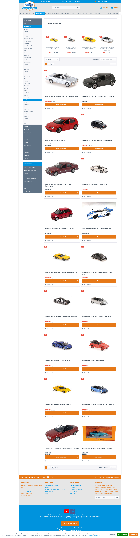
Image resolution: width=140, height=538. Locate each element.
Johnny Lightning (28, 111)
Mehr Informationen (94, 535)
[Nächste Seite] (49, 64)
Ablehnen (113, 534)
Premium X (27, 83)
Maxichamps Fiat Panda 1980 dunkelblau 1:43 (97, 140)
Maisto (26, 95)
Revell (25, 53)
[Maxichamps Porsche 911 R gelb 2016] (54, 39)
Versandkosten (73, 515)
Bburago (26, 69)
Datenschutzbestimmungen (109, 501)
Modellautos (27, 26)
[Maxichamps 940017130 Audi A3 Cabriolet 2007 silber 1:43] (99, 301)
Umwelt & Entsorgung (30, 170)
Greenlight (27, 76)
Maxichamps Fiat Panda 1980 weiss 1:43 (71, 47)
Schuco (26, 71)
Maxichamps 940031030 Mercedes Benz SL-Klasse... (107, 47)
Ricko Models (27, 62)
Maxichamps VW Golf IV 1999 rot (55, 140)
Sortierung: (96, 59)
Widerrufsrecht (28, 181)
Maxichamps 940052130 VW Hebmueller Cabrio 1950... (97, 273)
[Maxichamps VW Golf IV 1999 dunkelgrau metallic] (99, 81)
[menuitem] (66, 7)
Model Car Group (28, 48)
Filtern (49, 59)
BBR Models (27, 55)
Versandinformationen (93, 516)
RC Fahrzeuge (27, 20)
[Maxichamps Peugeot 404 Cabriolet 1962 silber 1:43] (62, 81)
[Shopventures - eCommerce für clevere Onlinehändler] (70, 530)
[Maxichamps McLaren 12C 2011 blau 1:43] (62, 345)
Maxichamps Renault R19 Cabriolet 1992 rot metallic (62, 449)
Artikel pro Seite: (103, 64)
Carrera (26, 139)
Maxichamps (27, 100)
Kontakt (26, 173)
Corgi (25, 114)
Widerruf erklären (70, 523)
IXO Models (27, 81)
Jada (25, 123)
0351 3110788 (26, 491)
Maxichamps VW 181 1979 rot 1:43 (93, 361)
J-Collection (27, 93)
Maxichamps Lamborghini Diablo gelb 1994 (89, 47)
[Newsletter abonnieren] (116, 497)
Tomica (26, 36)
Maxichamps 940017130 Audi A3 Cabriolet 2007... (97, 316)
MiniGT (26, 118)
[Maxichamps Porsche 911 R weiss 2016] (99, 169)
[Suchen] (78, 7)
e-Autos (26, 142)
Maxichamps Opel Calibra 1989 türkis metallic (97, 449)
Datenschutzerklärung (64, 517)
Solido (25, 102)
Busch (25, 50)
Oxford (26, 88)
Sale (25, 23)
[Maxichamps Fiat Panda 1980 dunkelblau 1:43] (99, 125)
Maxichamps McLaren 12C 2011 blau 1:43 (58, 361)
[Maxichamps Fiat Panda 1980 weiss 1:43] (71, 39)
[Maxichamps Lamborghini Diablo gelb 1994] (89, 39)
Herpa (25, 107)
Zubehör (26, 158)
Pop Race (26, 43)
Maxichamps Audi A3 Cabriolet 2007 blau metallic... (98, 405)
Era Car (26, 60)
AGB (25, 188)
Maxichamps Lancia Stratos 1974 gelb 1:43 (58, 405)
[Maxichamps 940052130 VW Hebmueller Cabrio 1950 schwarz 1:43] (99, 257)
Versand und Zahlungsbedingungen (30, 177)
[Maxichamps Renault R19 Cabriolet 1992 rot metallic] (62, 433)
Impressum (27, 191)
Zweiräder (26, 155)
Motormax (26, 104)
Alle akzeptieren (122, 534)
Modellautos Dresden (30, 46)
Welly (25, 78)
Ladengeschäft (74, 487)
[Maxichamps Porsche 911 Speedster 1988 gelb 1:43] (62, 257)
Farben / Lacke (28, 136)
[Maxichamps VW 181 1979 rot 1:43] (99, 345)
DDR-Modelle (27, 145)
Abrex (25, 90)
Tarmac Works (28, 34)
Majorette (26, 64)
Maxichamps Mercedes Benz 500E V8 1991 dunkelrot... (58, 185)
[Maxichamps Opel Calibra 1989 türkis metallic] (99, 433)
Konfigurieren (133, 534)
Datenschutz (27, 185)
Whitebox (26, 86)
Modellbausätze (28, 133)
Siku (25, 67)
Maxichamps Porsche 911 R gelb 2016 (53, 47)
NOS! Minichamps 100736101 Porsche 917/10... (97, 228)
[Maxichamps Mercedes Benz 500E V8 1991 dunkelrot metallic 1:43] (62, 169)
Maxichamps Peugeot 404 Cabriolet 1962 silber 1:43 (61, 96)
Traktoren (26, 152)
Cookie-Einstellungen (29, 167)
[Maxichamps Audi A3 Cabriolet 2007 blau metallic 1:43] (99, 389)
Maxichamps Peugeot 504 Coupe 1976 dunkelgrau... (61, 316)
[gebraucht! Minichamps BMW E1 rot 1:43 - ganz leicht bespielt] (62, 213)
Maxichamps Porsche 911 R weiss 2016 (94, 184)
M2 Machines (27, 57)
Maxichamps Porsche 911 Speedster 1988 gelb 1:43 (61, 272)
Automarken (27, 126)
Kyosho (26, 31)
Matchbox (26, 121)
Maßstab (26, 129)
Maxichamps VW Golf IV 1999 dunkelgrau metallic (98, 96)
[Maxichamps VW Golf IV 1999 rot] (62, 125)
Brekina (26, 29)
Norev (25, 74)
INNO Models (27, 41)
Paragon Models (28, 38)
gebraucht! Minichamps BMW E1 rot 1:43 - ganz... (60, 228)
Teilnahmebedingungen (51, 485)
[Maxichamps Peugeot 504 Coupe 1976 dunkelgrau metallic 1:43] (62, 301)
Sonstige (26, 97)
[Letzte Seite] (52, 64)
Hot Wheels (27, 116)
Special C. (26, 109)
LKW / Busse (27, 149)
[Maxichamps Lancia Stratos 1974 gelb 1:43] (62, 389)
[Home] (20, 13)
